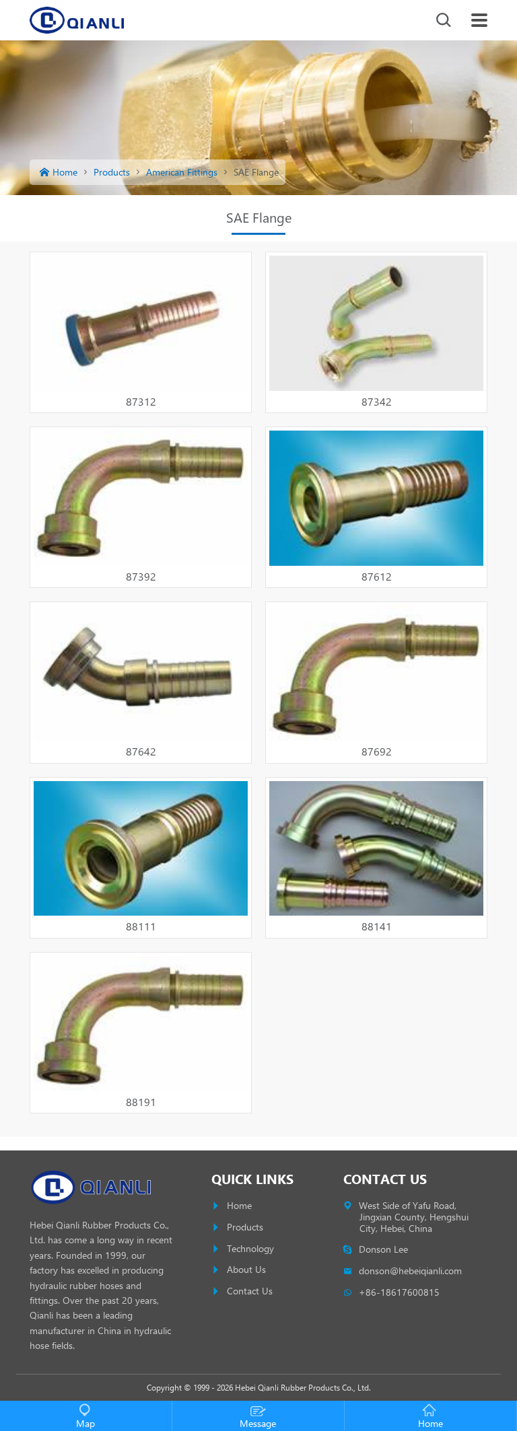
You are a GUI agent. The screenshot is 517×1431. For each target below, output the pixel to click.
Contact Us (250, 1290)
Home (239, 1205)
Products (112, 172)
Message (258, 1423)
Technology (250, 1248)
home (65, 172)
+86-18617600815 (399, 1292)
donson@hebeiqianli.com (410, 1270)
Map (85, 1423)
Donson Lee (383, 1249)
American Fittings (181, 172)
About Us (246, 1269)
